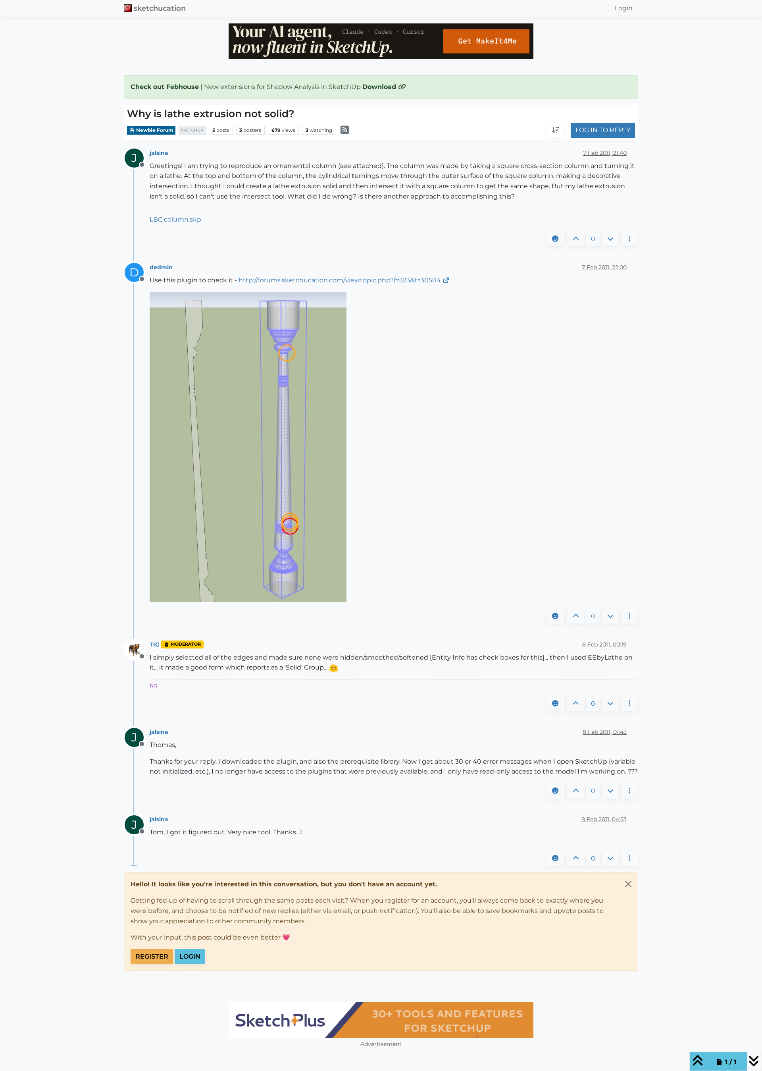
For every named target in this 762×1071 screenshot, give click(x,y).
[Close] (628, 884)
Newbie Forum (154, 130)
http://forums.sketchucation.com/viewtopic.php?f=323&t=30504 (340, 280)
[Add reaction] (555, 239)
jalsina (159, 152)
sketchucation (160, 8)
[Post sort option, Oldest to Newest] (555, 130)
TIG (155, 644)
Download (380, 87)
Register (151, 956)
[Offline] (137, 649)
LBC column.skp (175, 219)
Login (189, 956)
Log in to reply (602, 130)
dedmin (161, 267)
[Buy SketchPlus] (381, 1020)
